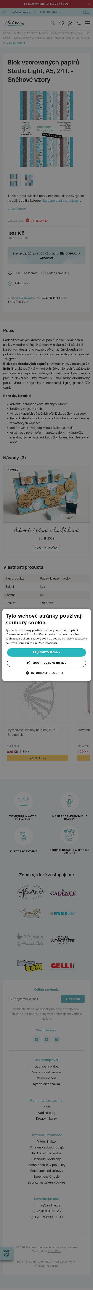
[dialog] (46, 645)
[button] (46, 672)
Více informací (48, 643)
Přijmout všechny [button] (46, 652)
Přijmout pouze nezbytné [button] (46, 663)
